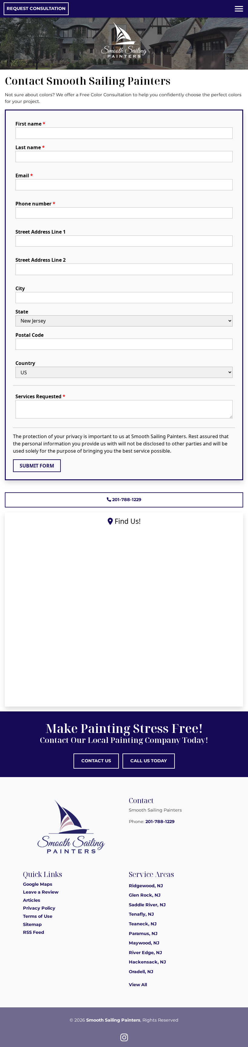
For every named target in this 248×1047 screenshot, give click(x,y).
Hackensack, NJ (147, 962)
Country (25, 363)
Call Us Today (148, 760)
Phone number (35, 203)
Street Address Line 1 (40, 231)
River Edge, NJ (145, 952)
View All (138, 984)
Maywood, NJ (144, 943)
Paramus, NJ (143, 933)
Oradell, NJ (141, 971)
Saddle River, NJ (147, 905)
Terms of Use (37, 916)
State (21, 311)
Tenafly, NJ (141, 914)
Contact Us (96, 760)
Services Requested (40, 396)
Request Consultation (36, 8)
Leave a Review (40, 892)
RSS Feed (33, 932)
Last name (30, 147)
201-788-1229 (126, 499)
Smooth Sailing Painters (113, 1020)
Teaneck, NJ (143, 924)
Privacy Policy (39, 908)
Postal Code (29, 335)
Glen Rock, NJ (145, 895)
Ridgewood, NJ (146, 885)
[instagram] (124, 1037)
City (20, 288)
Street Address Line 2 (40, 260)
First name (30, 123)
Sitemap (32, 924)
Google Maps (37, 884)
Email (24, 175)
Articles (31, 900)
